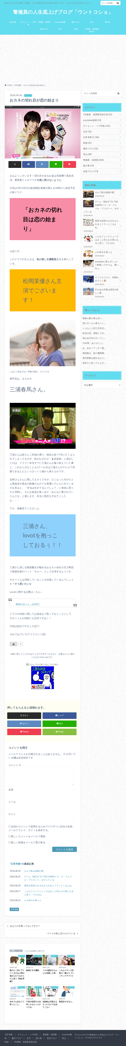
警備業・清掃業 (44, 22)
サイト (12, 814)
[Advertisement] (63, 58)
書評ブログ (76, 22)
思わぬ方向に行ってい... (94, 338)
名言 (91, 22)
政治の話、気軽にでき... (94, 333)
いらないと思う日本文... (94, 328)
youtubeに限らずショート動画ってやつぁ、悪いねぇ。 (101, 266)
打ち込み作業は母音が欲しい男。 (107, 293)
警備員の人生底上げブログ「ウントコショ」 (63, 12)
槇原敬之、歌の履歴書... (94, 353)
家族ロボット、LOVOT (28, 604)
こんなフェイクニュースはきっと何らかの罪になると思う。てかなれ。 (49, 893)
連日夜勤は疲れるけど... (94, 358)
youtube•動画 (60, 22)
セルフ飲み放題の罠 (33, 871)
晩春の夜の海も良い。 (93, 318)
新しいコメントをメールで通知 (28, 836)
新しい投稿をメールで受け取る (28, 842)
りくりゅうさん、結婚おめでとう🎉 (107, 280)
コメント (14, 765)
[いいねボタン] (13, 644)
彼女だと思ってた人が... (94, 363)
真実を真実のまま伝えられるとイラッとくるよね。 (49, 885)
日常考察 (12, 22)
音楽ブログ (44, 29)
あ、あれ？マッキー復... (94, 348)
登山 (60, 29)
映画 (76, 29)
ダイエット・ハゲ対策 (28, 23)
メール (12, 801)
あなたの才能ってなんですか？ (25, 926)
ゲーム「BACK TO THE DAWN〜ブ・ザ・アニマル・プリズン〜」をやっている (48, 878)
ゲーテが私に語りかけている (61, 933)
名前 (10, 789)
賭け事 (107, 22)
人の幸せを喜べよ (32, 900)
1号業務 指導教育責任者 (92, 30)
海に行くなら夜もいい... (94, 323)
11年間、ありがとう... (93, 343)
